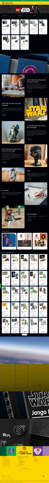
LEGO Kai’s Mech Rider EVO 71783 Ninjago (6, 263)
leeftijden (35, 216)
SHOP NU (29, 91)
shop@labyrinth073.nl (22, 462)
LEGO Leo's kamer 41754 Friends (6, 295)
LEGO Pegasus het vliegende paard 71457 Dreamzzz (15, 295)
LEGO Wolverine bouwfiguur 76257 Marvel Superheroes (6, 327)
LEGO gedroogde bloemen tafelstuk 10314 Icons (42, 263)
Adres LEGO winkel (36, 460)
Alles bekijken (24, 334)
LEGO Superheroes (35, 248)
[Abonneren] (30, 470)
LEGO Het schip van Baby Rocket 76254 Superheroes (42, 311)
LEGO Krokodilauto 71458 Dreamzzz (24, 295)
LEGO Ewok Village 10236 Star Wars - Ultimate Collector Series (24, 44)
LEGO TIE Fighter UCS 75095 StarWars (5, 44)
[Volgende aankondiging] (47, 0)
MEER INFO (4, 15)
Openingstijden (36, 459)
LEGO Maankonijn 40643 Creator (6, 311)
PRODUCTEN (19, 15)
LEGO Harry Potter (4, 248)
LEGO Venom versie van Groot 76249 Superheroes (42, 295)
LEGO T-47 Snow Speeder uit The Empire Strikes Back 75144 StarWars (33, 28)
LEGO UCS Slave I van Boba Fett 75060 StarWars (15, 44)
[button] (1, 3)
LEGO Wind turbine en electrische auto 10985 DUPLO (15, 263)
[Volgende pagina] (29, 52)
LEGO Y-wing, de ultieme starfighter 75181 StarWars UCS (15, 28)
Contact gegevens (36, 458)
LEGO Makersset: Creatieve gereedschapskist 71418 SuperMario (24, 280)
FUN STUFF (34, 15)
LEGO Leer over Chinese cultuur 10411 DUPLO (33, 263)
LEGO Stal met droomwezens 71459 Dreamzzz (33, 295)
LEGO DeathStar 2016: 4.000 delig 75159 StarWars (42, 28)
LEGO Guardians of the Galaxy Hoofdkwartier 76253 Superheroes (33, 311)
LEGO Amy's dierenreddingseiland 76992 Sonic (15, 311)
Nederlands (41, 0)
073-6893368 (21, 461)
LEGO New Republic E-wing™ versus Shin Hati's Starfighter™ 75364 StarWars (15, 327)
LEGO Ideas (19, 248)
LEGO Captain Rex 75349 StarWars (15, 280)
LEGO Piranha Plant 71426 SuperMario (32, 280)
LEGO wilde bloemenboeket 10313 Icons (24, 263)
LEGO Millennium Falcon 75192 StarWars (24, 28)
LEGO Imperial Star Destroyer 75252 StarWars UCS (6, 28)
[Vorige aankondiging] (1, 0)
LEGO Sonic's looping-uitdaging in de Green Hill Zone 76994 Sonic (24, 311)
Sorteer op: (36, 18)
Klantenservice (35, 461)
